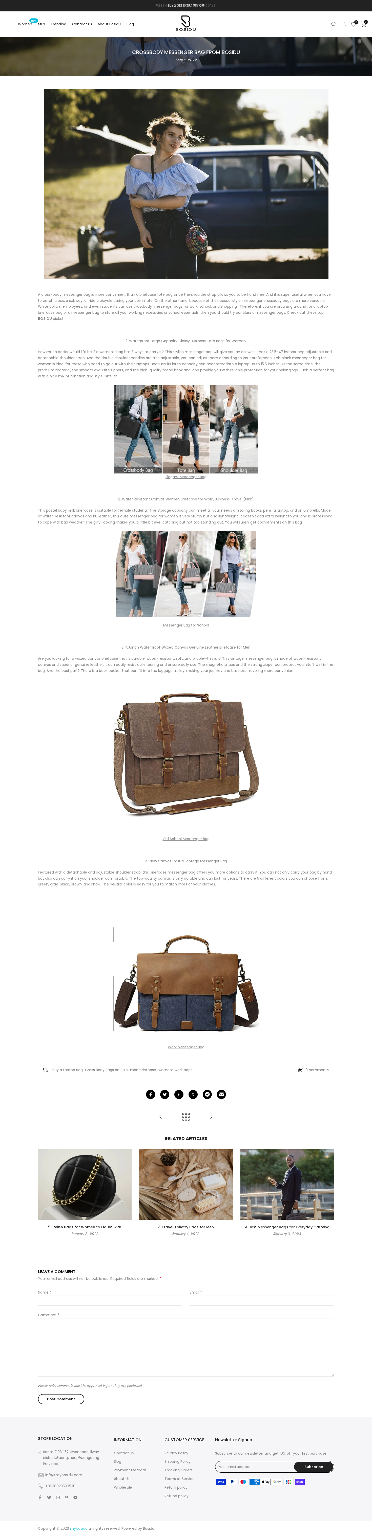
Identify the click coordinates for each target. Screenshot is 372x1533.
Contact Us (82, 24)
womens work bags (175, 1069)
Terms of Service (179, 1478)
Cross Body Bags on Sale (106, 1069)
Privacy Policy (176, 1453)
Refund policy (176, 1496)
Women (27, 24)
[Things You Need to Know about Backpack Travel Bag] (211, 1117)
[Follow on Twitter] (49, 1497)
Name (44, 1292)
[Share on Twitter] (164, 1094)
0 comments (317, 1069)
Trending (58, 24)
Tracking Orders (178, 1470)
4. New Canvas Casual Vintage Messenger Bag (186, 861)
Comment (48, 1314)
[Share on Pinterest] (178, 1094)
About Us (122, 1478)
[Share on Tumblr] (193, 1094)
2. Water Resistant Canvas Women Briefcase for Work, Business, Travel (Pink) (186, 499)
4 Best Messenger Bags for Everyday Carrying (287, 1226)
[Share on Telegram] (207, 1094)
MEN (41, 24)
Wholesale (123, 1487)
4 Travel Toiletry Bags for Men (186, 1226)
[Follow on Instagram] (58, 1497)
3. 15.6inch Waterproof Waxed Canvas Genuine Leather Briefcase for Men (186, 647)
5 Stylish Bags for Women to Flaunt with (84, 1226)
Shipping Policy (177, 1461)
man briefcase (143, 1069)
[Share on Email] (221, 1094)
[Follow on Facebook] (40, 1497)
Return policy (176, 1487)
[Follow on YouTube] (75, 1497)
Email (196, 1292)
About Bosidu (109, 24)
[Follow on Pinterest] (66, 1497)
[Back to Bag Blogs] (186, 1117)
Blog (130, 24)
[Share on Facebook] (150, 1094)
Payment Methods (130, 1470)
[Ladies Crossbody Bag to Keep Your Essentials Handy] (160, 1117)
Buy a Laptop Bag (67, 1069)
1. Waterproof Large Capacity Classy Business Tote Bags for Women (186, 340)
